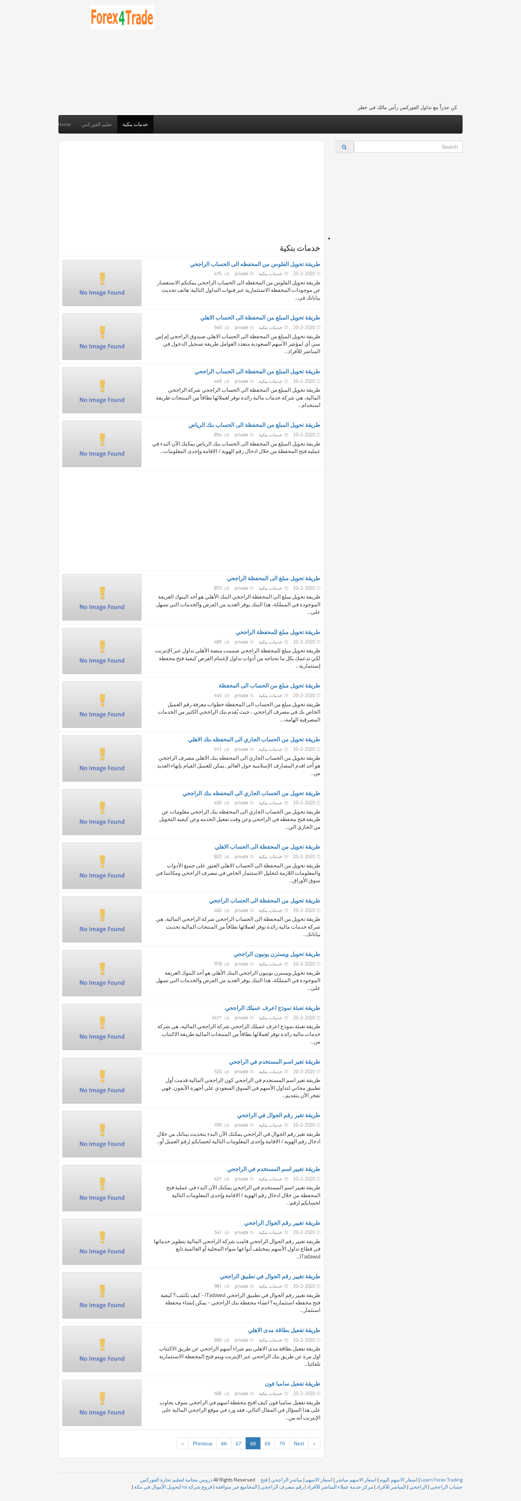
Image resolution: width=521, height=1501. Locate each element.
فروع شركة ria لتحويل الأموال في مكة (173, 1486)
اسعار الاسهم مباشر (356, 1479)
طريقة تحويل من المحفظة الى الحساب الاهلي (267, 846)
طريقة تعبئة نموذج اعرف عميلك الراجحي (272, 1007)
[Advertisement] (311, 54)
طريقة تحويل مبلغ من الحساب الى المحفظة (269, 685)
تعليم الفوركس (97, 124)
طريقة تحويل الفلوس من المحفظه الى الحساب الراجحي (255, 264)
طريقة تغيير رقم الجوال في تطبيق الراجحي (270, 1276)
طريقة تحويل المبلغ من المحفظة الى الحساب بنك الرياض (254, 424)
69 (267, 1443)
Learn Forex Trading (442, 1479)
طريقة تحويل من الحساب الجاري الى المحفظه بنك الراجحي (251, 793)
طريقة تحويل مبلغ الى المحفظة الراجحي (273, 578)
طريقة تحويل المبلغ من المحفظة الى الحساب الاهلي (260, 317)
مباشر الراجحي (286, 1479)
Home (64, 124)
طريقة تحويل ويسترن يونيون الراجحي (277, 954)
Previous (202, 1443)
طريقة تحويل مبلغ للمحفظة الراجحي (278, 632)
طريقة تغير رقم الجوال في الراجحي (278, 1115)
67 (238, 1443)
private (241, 273)
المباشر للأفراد (391, 1486)
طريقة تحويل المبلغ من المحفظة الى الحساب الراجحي (257, 371)
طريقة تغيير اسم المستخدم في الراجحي (273, 1169)
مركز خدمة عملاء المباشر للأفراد (340, 1486)
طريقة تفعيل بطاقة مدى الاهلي (284, 1330)
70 (282, 1443)
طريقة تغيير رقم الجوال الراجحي (282, 1222)
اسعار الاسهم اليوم (399, 1479)
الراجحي (418, 1486)
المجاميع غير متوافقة (236, 1486)
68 (253, 1443)
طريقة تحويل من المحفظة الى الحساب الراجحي (264, 900)
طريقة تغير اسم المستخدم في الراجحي (274, 1061)
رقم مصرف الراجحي (282, 1486)
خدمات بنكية (135, 124)
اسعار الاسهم (319, 1479)
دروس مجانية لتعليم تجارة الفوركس (176, 1479)
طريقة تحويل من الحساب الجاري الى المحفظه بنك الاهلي (254, 739)
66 (224, 1443)
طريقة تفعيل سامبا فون (292, 1383)
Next (299, 1443)
